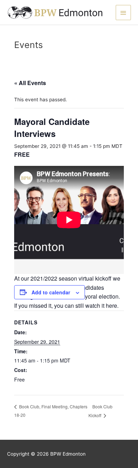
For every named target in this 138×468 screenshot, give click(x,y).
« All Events (30, 83)
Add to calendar (50, 292)
